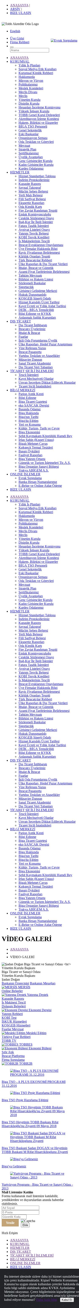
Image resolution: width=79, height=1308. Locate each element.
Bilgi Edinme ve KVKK (35, 313)
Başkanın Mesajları (42, 983)
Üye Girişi (17, 38)
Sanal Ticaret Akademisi (35, 363)
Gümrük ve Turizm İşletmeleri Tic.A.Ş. (45, 463)
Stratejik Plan (27, 149)
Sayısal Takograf (30, 187)
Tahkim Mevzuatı (30, 275)
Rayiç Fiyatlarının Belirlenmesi (39, 252)
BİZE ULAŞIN (20, 13)
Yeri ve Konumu (30, 424)
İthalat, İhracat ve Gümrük (36, 268)
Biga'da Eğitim (28, 420)
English (15, 31)
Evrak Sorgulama (30, 478)
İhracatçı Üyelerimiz (32, 329)
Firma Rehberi (19, 42)
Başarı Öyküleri (29, 451)
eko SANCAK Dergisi (34, 405)
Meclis (23, 96)
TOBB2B (25, 1063)
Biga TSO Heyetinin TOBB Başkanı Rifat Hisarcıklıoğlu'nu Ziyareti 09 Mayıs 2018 (30, 1124)
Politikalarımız (28, 84)
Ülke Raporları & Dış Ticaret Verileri (43, 264)
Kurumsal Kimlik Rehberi (36, 73)
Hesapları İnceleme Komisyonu (39, 107)
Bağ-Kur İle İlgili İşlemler (36, 222)
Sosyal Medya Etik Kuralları (37, 69)
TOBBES (25, 1044)
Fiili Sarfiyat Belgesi (32, 199)
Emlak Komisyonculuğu (35, 214)
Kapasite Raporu (30, 184)
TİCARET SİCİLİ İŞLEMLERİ (32, 371)
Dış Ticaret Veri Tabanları (36, 367)
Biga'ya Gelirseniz (14, 1166)
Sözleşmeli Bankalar (32, 283)
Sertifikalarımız (29, 153)
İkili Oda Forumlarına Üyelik (38, 340)
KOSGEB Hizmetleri (16, 1025)
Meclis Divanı (28, 92)
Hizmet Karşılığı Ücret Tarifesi (39, 302)
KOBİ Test (9, 1017)
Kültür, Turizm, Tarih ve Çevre (39, 428)
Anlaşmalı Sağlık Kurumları (37, 317)
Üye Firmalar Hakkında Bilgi (38, 249)
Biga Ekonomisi (29, 432)
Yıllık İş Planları (29, 65)
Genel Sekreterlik (30, 130)
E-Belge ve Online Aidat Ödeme (40, 485)
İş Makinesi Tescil (14, 1002)
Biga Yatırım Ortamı (32, 459)
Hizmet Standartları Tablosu (37, 176)
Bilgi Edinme (27, 398)
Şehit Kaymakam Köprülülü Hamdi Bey (45, 436)
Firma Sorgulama (13, 1060)
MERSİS (23, 987)
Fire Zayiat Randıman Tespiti (38, 210)
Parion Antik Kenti (31, 394)
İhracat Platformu (13, 1056)
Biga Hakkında (29, 413)
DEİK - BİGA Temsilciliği (36, 310)
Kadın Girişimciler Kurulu (36, 164)
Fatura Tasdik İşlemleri (34, 226)
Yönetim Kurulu (29, 99)
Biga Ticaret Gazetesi (33, 401)
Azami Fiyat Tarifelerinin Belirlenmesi (44, 271)
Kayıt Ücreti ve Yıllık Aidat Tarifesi (42, 306)
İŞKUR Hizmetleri (14, 1021)
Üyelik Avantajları (31, 157)
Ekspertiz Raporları (31, 203)
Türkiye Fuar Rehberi (16, 1037)
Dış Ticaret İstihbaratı (33, 325)
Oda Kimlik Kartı (30, 206)
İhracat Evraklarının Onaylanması (41, 245)
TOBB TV (9, 1040)
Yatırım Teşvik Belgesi (34, 233)
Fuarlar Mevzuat (13, 1029)
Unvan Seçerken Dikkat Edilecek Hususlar (47, 382)
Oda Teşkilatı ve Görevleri (36, 142)
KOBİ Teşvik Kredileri (34, 237)
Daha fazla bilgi (46, 1299)
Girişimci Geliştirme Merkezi (38, 291)
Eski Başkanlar (29, 134)
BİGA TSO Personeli (33, 126)
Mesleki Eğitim (35, 1033)
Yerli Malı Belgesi (31, 195)
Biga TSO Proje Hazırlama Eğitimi (25, 1100)
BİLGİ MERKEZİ (22, 390)
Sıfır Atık (8, 1052)
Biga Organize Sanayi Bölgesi (39, 466)
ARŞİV (15, 9)
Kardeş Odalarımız (31, 168)
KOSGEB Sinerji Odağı (35, 298)
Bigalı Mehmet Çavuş (33, 443)
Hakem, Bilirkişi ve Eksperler (38, 122)
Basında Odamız (30, 409)
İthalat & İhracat (29, 333)
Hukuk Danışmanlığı (32, 294)
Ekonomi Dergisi (39, 1010)
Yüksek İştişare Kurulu (34, 111)
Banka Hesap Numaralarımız (38, 482)
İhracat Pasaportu (30, 352)
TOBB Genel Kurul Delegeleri (39, 115)
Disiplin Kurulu (29, 103)
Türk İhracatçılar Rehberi (35, 260)
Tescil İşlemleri (29, 375)
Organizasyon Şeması (33, 138)
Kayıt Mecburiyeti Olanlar (36, 378)
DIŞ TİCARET (20, 321)
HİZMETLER (19, 172)
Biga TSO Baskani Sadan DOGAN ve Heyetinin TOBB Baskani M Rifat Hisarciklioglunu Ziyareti (35, 1150)
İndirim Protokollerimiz (34, 180)
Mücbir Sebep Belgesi (33, 191)
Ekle (25, 1225)
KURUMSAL (19, 61)
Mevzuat (24, 145)
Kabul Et (67, 1299)
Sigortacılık (26, 287)
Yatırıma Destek (37, 995)
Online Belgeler (12, 991)
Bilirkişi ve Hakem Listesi (36, 279)
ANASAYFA (19, 5)
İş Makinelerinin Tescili (34, 241)
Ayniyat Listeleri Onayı (34, 229)
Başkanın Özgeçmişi (15, 983)
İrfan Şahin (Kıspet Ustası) (36, 440)
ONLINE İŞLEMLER (25, 474)
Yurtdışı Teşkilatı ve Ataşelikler (39, 356)
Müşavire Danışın (30, 359)
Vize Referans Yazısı (32, 348)
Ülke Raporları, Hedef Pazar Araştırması (45, 344)
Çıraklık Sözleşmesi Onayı (36, 218)
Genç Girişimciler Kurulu (35, 161)
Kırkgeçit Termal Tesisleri (36, 447)
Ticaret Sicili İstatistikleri (35, 386)
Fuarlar (23, 336)
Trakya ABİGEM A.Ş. (34, 470)
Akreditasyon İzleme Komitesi (39, 119)
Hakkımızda (27, 77)
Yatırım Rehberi (12, 1014)
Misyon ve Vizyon (31, 80)
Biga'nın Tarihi (28, 417)
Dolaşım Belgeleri (14, 1006)
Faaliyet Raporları (30, 455)
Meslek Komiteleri (31, 88)
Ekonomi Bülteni (39, 1048)
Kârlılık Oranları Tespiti (34, 256)
